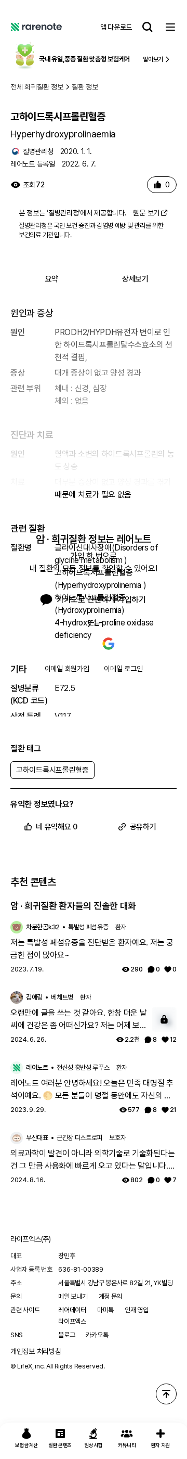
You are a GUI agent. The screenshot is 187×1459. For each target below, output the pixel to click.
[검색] (147, 27)
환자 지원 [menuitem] (160, 1445)
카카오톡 (97, 1335)
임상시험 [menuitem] (94, 1445)
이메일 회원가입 (67, 668)
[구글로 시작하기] (108, 643)
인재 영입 (137, 1310)
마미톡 (105, 1310)
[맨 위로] (166, 1394)
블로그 (66, 1335)
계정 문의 (111, 1296)
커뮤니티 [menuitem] (127, 1445)
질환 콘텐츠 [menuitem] (60, 1445)
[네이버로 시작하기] (78, 643)
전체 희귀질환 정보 (36, 87)
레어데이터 (72, 1310)
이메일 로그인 (123, 668)
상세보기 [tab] (135, 279)
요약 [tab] (51, 279)
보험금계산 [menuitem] (26, 1445)
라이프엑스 (72, 1321)
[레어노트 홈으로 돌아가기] (36, 27)
